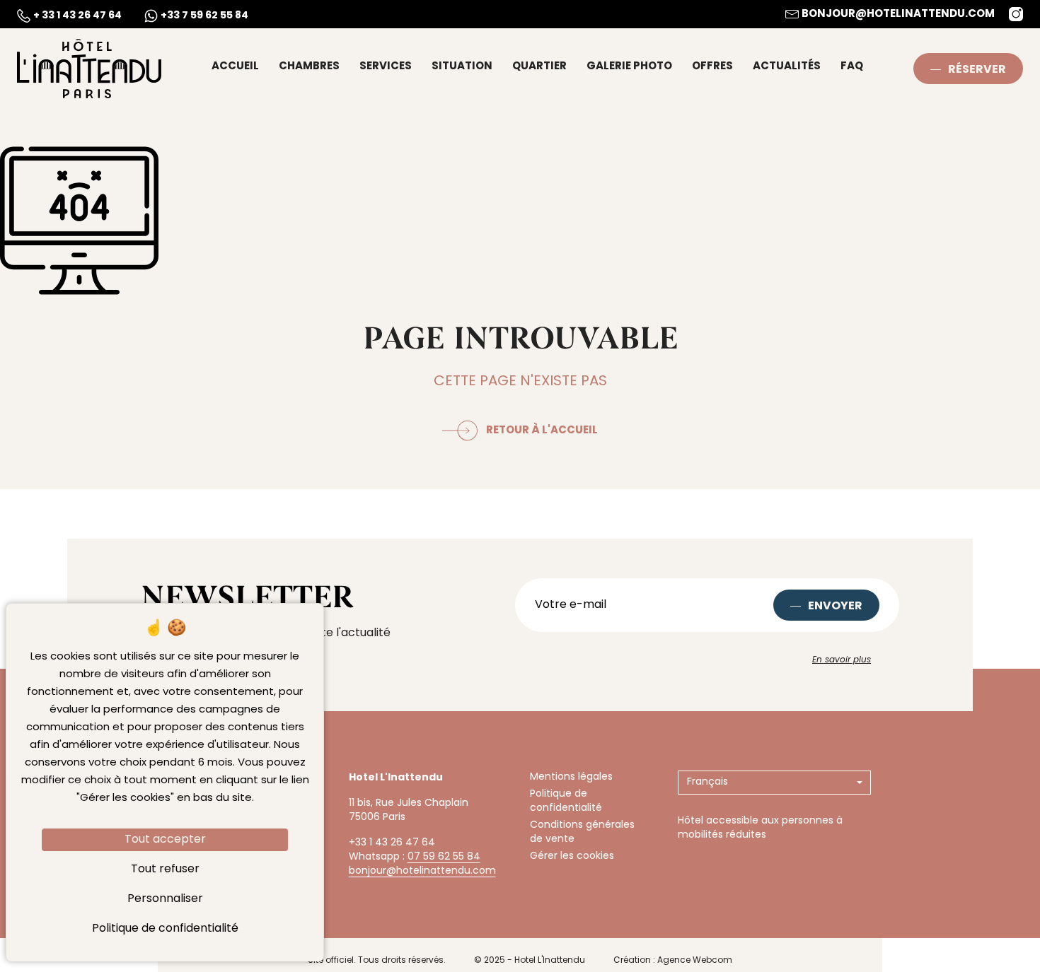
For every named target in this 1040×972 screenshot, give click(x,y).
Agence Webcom (694, 961)
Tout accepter (165, 840)
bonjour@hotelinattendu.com (422, 871)
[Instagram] (1016, 14)
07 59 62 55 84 (444, 857)
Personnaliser (165, 899)
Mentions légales (571, 777)
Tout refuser (165, 869)
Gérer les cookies (572, 856)
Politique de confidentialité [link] (165, 929)
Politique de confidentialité (566, 801)
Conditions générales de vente (582, 832)
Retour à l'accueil (542, 430)
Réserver (977, 70)
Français (707, 782)
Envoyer (835, 606)
